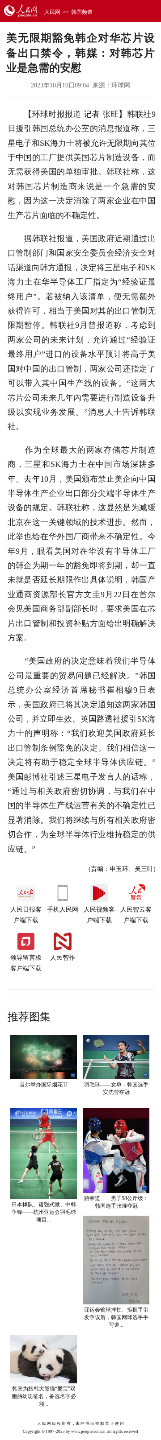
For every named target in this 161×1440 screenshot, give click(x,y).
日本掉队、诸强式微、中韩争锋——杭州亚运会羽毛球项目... (44, 1212)
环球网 (120, 85)
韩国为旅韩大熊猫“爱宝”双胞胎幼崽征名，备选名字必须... (44, 1396)
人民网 (52, 12)
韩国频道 (82, 12)
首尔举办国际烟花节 (44, 1084)
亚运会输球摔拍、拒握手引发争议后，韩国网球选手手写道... (116, 1317)
